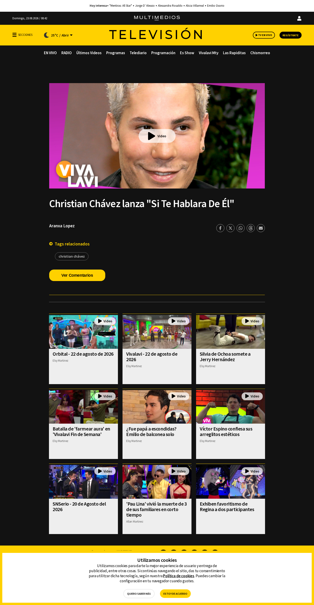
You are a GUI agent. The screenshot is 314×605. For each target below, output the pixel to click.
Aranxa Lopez (62, 225)
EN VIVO (50, 52)
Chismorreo (260, 52)
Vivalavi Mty (208, 52)
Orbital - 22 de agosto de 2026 (83, 354)
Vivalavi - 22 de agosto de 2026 (151, 357)
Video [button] (161, 136)
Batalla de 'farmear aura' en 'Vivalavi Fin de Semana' (81, 431)
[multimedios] (157, 18)
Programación (163, 52)
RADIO (66, 52)
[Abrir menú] (14, 34)
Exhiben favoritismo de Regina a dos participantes (227, 506)
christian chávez (72, 256)
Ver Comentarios (77, 275)
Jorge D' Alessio (145, 6)
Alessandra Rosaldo (170, 6)
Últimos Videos (89, 52)
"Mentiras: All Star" (120, 6)
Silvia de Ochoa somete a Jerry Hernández (225, 357)
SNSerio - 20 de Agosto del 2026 (79, 506)
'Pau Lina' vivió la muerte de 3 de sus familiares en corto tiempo (156, 509)
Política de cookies (178, 575)
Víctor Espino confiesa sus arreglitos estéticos (226, 431)
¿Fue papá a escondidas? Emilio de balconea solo (151, 431)
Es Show (187, 52)
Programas (115, 52)
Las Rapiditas (234, 52)
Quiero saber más (139, 593)
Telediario (138, 52)
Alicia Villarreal (195, 6)
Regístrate (291, 35)
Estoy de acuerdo (175, 593)
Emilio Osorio (215, 6)
